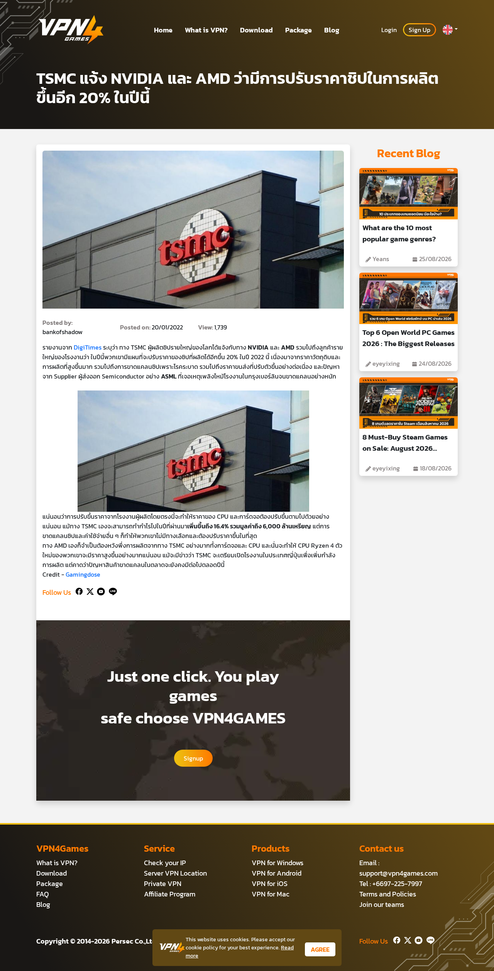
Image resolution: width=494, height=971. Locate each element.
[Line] (111, 591)
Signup (193, 758)
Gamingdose (83, 574)
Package (298, 30)
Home (163, 30)
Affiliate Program (169, 894)
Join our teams (381, 904)
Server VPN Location (175, 873)
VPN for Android (276, 873)
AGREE (320, 949)
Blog (331, 30)
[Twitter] (88, 591)
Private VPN (162, 883)
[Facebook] (78, 591)
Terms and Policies (387, 894)
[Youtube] (99, 591)
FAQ (42, 894)
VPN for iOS (270, 883)
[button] (450, 29)
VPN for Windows (277, 862)
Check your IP (165, 862)
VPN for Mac (270, 894)
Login (389, 29)
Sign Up (419, 29)
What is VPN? (206, 30)
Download (256, 30)
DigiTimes (88, 347)
